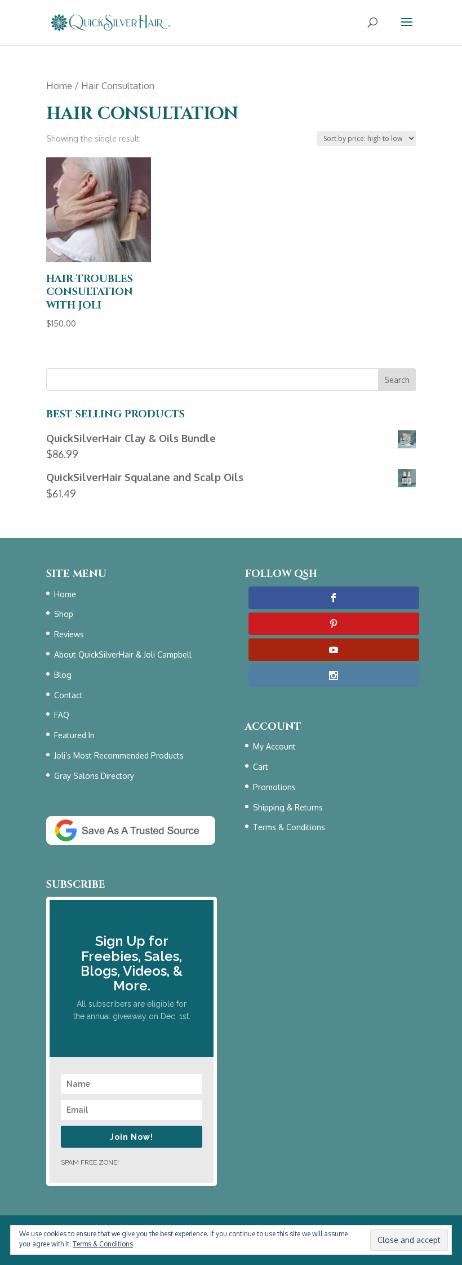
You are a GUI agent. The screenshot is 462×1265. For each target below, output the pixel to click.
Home (59, 85)
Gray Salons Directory (94, 776)
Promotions (274, 787)
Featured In (74, 735)
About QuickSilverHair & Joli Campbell (123, 654)
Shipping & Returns (288, 807)
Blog (63, 675)
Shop (63, 614)
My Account (274, 746)
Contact (68, 695)
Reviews (69, 634)
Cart (260, 767)
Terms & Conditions (289, 827)
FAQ (61, 715)
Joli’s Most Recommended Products (119, 755)
